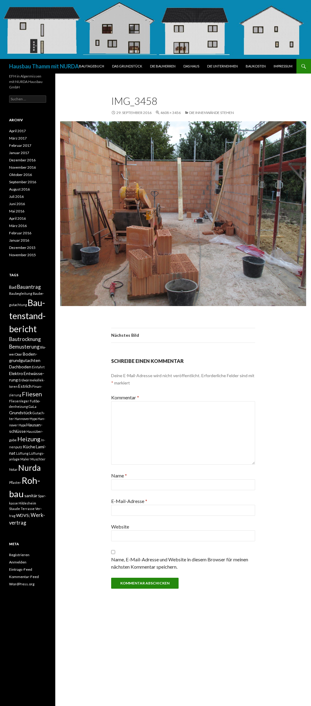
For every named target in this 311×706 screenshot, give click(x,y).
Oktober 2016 (20, 174)
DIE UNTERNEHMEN (222, 66)
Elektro (16, 373)
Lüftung (22, 453)
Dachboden (20, 366)
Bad (12, 287)
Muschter (38, 459)
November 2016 (22, 167)
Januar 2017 (19, 152)
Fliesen (32, 394)
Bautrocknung (25, 339)
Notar (13, 469)
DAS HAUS (191, 66)
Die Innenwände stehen (211, 112)
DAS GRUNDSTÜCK (127, 66)
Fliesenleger (19, 401)
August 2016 (19, 189)
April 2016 (17, 218)
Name (119, 475)
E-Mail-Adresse (129, 501)
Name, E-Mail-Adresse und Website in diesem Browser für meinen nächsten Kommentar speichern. (179, 563)
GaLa (32, 406)
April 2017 (17, 131)
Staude (14, 509)
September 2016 (22, 182)
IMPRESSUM (283, 66)
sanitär (30, 495)
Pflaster (15, 482)
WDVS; (23, 515)
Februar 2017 (20, 145)
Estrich (25, 386)
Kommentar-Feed (24, 576)
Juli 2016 (16, 196)
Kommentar (125, 397)
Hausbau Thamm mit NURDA (44, 66)
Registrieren (19, 555)
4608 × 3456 (170, 112)
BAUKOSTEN (256, 66)
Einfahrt (38, 367)
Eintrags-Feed (20, 569)
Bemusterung (24, 347)
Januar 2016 (19, 240)
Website (120, 526)
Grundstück (20, 412)
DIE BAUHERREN (163, 66)
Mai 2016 (16, 211)
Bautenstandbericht (27, 316)
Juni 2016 (17, 203)
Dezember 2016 (22, 160)
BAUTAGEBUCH (91, 66)
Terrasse (28, 509)
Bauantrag (29, 287)
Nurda (29, 468)
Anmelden (17, 562)
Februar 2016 (20, 233)
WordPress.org (21, 584)
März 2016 (18, 225)
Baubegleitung (20, 293)
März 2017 (18, 138)
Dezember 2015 (22, 247)
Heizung (28, 439)
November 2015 (22, 255)
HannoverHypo (26, 419)
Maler (25, 459)
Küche (29, 446)
